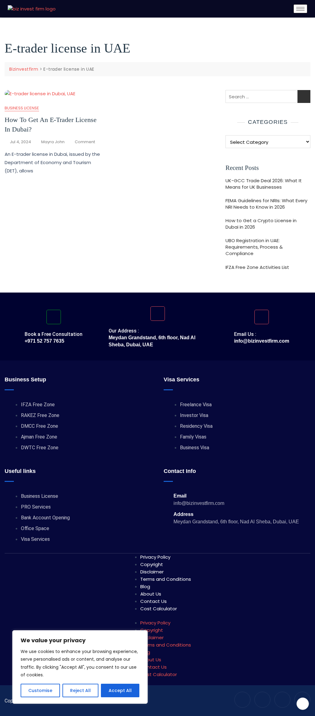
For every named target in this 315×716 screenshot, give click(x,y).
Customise (40, 690)
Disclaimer (152, 571)
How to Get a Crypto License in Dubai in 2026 (261, 223)
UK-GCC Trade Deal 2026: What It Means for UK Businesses (263, 183)
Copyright (151, 564)
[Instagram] (262, 700)
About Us (150, 594)
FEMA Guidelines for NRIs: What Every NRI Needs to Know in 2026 (266, 203)
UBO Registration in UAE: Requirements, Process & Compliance (254, 247)
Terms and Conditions (165, 579)
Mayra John (53, 142)
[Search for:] (267, 96)
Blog (145, 586)
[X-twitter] (282, 700)
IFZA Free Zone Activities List (257, 267)
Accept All (120, 690)
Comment (85, 142)
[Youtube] (242, 700)
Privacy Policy (155, 557)
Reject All (80, 690)
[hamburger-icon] (300, 8)
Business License (22, 108)
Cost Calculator (158, 608)
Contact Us (153, 601)
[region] (80, 667)
